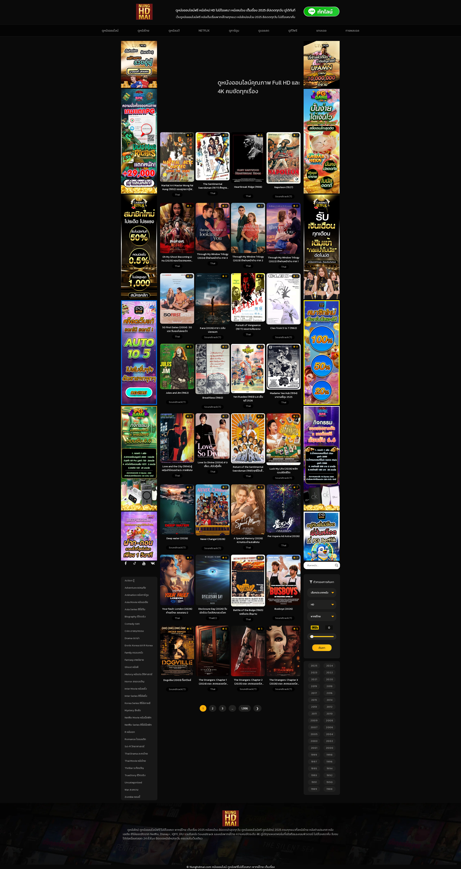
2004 (329, 734)
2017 (314, 693)
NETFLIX (204, 30)
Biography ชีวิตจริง (135, 617)
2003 (314, 741)
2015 (314, 700)
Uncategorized (133, 782)
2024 (329, 666)
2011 (314, 714)
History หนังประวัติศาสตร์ (138, 674)
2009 (314, 720)
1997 (314, 762)
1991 (314, 782)
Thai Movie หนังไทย (135, 761)
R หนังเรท (130, 732)
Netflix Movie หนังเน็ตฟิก (138, 718)
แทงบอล (321, 30)
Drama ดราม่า (132, 638)
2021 (314, 679)
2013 (314, 707)
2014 (330, 700)
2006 (329, 727)
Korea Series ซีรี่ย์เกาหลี (137, 703)
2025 (314, 666)
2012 (330, 707)
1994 (330, 768)
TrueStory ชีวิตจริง (135, 775)
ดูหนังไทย (143, 30)
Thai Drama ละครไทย (136, 754)
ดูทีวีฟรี (292, 30)
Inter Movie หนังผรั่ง (136, 689)
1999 (314, 755)
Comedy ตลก (132, 624)
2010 (329, 714)
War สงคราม (131, 790)
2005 (314, 734)
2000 (329, 748)
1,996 (244, 708)
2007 (314, 727)
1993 (314, 775)
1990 (329, 782)
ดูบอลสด (263, 30)
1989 (314, 789)
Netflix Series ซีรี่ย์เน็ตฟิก (138, 725)
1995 (314, 768)
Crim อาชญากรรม (134, 631)
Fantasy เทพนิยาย (134, 660)
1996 (329, 762)
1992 (330, 775)
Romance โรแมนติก (135, 739)
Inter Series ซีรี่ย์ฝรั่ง (136, 696)
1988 (329, 789)
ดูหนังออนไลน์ (110, 30)
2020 (329, 679)
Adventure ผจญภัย (135, 588)
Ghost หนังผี (131, 667)
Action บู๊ (129, 580)
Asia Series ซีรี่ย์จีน (135, 609)
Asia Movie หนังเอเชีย (136, 602)
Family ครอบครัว (134, 653)
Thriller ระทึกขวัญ (134, 768)
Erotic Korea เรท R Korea (139, 645)
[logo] (144, 19)
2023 (314, 672)
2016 (329, 693)
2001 (314, 748)
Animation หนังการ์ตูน (137, 595)
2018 (329, 686)
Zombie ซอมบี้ (132, 797)
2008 (329, 720)
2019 (314, 686)
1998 (329, 755)
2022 (329, 672)
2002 (329, 741)
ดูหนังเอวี (174, 30)
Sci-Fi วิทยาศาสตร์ (134, 746)
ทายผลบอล (352, 30)
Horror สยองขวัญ (134, 681)
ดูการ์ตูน (234, 30)
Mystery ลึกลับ (133, 710)
